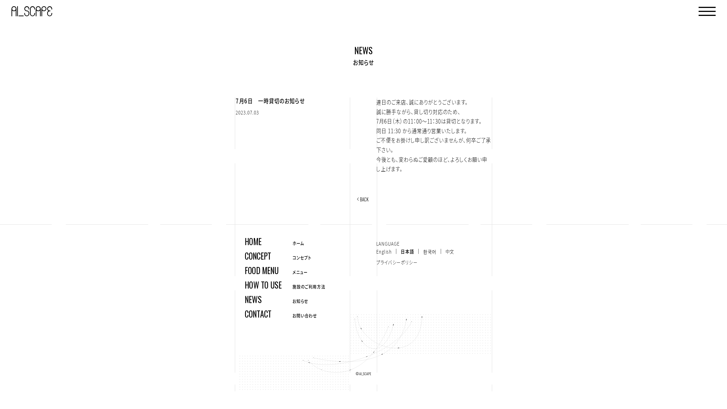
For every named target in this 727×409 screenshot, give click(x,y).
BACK (364, 199)
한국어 (429, 251)
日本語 (407, 251)
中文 (450, 251)
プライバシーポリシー (396, 262)
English (384, 251)
